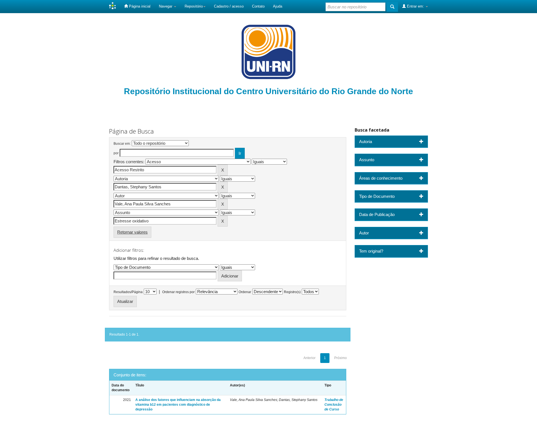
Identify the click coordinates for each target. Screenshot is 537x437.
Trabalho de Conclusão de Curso (333, 404)
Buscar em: (122, 144)
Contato (258, 6)
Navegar (166, 6)
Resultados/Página (128, 292)
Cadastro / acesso (229, 6)
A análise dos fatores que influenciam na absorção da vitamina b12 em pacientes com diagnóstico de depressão (178, 404)
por (116, 153)
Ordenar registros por (178, 292)
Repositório (194, 6)
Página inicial (139, 6)
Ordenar (245, 292)
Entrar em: (415, 6)
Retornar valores (132, 232)
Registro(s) (292, 292)
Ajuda (277, 6)
